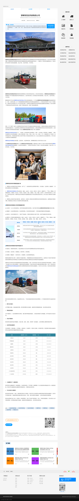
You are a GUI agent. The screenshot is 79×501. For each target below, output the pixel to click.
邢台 (5, 499)
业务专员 (12, 420)
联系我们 (5, 480)
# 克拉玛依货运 (21, 408)
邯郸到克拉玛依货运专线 (10, 132)
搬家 (16, 481)
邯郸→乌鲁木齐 (30, 480)
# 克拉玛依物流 (30, 408)
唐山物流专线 (63, 62)
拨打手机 (65, 471)
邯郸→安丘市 (30, 481)
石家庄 (3, 499)
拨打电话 (73, 471)
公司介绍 (5, 478)
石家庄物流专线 (71, 53)
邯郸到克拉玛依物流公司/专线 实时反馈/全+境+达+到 (30, 17)
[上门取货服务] (63, 15)
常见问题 (41, 483)
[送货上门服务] (72, 15)
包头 (9, 499)
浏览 (30, 9)
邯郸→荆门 (29, 483)
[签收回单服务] (63, 33)
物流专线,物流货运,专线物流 (7, 496)
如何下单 (41, 480)
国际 (16, 486)
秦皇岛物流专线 (71, 59)
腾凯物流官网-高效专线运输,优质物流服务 (69, 496)
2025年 (12, 9)
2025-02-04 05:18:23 (31, 20)
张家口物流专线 (71, 62)
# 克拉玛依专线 (12, 408)
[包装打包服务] (63, 24)
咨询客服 (9, 424)
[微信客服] (69, 471)
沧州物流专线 (63, 53)
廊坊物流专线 (63, 59)
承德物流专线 (72, 49)
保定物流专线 (63, 49)
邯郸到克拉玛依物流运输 (12, 265)
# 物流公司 (15, 409)
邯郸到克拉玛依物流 (9, 140)
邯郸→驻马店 (30, 478)
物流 (16, 480)
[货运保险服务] (72, 33)
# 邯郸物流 (51, 408)
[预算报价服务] (72, 24)
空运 (16, 483)
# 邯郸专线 (38, 408)
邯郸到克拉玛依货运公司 (19, 100)
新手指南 (41, 481)
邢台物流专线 (63, 56)
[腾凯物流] (4, 471)
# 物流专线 (8, 409)
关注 (49, 9)
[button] (56, 456)
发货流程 (41, 478)
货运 (16, 478)
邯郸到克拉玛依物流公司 (30, 15)
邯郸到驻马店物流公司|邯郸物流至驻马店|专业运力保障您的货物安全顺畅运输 (22, 449)
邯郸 (7, 499)
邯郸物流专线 (5, 6)
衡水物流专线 (72, 56)
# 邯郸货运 (45, 408)
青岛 (11, 499)
